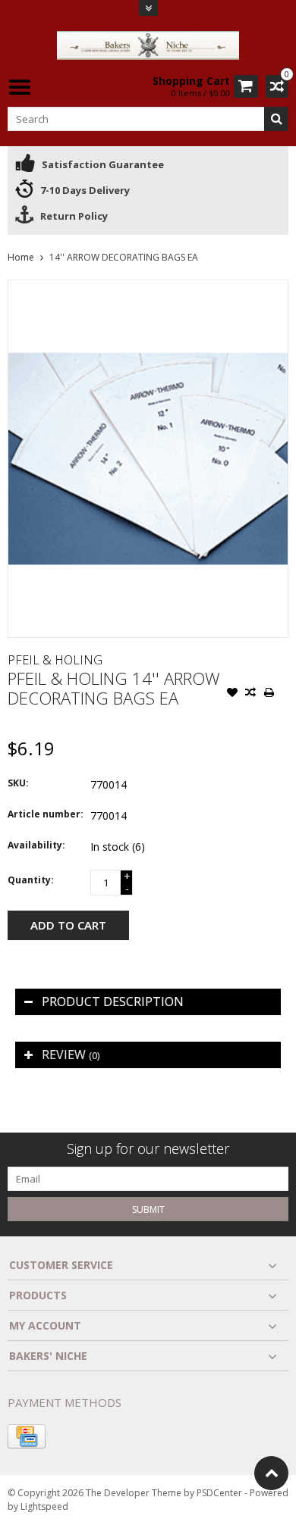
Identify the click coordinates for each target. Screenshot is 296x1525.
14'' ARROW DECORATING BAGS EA (123, 257)
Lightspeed (44, 1506)
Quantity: (31, 879)
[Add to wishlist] (232, 694)
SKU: (18, 783)
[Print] (269, 694)
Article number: (45, 814)
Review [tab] (70, 1054)
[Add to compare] (250, 694)
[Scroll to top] (271, 1473)
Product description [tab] (113, 1001)
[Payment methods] (27, 1436)
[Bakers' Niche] (148, 44)
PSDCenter (219, 1492)
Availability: (36, 845)
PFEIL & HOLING (55, 660)
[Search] (276, 119)
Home (21, 257)
